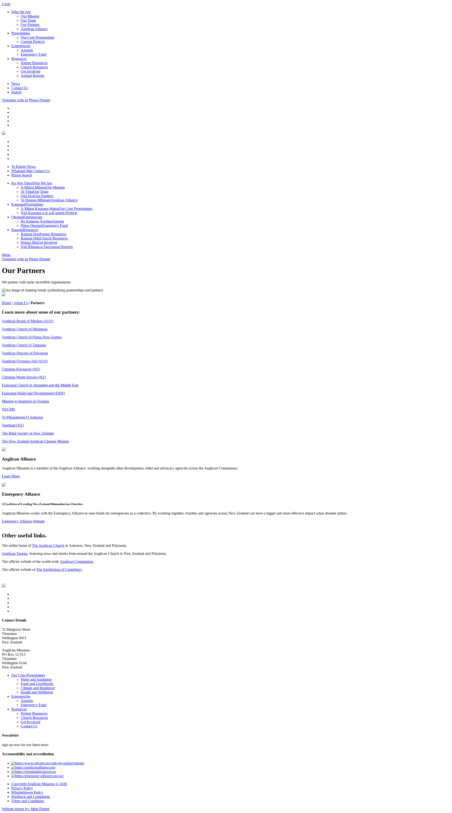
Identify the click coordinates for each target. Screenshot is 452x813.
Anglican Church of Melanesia (25, 329)
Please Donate (39, 100)
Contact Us (19, 88)
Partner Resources (34, 63)
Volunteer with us (15, 100)
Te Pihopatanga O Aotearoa (22, 417)
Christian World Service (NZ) (24, 377)
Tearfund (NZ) (13, 425)
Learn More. (11, 476)
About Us (20, 303)
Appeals (27, 50)
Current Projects (33, 42)
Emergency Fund (33, 54)
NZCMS (8, 409)
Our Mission (30, 16)
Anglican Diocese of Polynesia (25, 353)
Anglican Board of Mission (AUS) (27, 321)
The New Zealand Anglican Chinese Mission (35, 441)
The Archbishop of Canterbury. (59, 570)
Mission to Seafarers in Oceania (25, 401)
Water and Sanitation (36, 679)
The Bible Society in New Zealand (28, 433)
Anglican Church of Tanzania (24, 345)
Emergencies (20, 46)
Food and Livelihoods (37, 684)
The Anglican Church (48, 545)
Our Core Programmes (37, 37)
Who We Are (21, 12)
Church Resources (34, 67)
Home (6, 303)
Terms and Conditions (27, 801)
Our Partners (30, 25)
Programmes (20, 33)
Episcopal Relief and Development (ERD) (33, 393)
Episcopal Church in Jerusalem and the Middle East (40, 385)
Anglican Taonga (15, 554)
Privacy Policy (22, 788)
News (15, 84)
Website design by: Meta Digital (25, 809)
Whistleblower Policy (27, 792)
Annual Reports (32, 76)
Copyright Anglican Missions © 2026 (39, 784)
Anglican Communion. (77, 562)
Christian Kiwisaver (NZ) (21, 369)
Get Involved (30, 71)
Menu (6, 255)
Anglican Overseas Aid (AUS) (25, 361)
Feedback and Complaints (30, 797)
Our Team (28, 20)
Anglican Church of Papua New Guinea (32, 337)
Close (6, 4)
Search (16, 92)
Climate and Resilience (38, 688)
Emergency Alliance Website (23, 521)
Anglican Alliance (34, 29)
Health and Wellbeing (37, 692)
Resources (19, 59)
